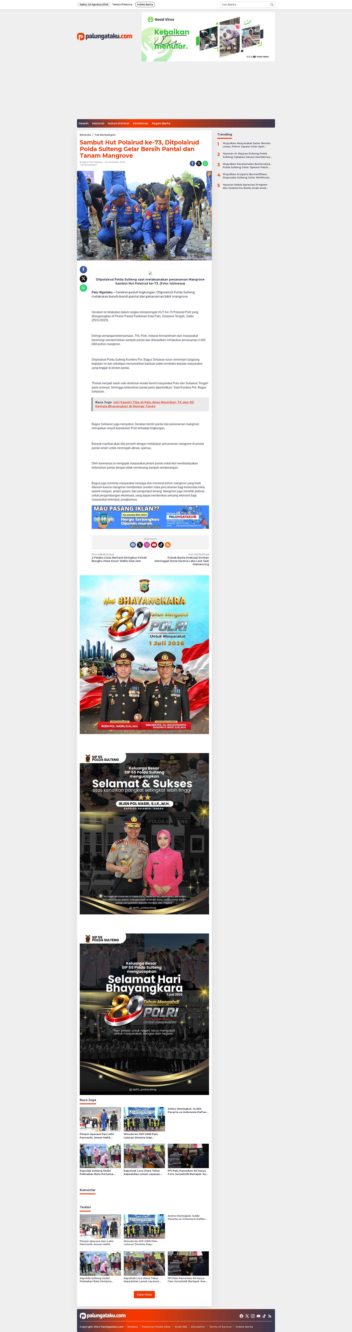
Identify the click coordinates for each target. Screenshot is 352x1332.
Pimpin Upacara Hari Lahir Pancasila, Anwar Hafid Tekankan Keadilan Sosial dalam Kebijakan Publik (97, 1136)
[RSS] (168, 545)
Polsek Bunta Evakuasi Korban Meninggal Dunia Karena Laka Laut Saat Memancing (182, 559)
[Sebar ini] (192, 163)
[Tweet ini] (199, 163)
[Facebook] (133, 545)
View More (144, 1294)
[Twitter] (140, 545)
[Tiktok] (161, 545)
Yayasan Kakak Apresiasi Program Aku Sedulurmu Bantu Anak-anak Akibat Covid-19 (245, 186)
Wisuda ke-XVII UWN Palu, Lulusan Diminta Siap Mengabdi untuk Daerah (141, 1136)
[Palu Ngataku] (104, 36)
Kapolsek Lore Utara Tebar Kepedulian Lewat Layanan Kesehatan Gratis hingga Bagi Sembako (144, 1172)
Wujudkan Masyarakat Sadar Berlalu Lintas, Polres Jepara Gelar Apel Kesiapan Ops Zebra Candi (247, 145)
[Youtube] (154, 545)
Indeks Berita (244, 1326)
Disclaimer (198, 1326)
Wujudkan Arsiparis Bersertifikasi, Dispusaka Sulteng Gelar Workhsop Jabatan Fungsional (246, 176)
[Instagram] (147, 545)
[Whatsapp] (205, 163)
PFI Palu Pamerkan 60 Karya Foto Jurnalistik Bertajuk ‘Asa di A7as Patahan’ (188, 1172)
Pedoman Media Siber (156, 1326)
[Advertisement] (176, 91)
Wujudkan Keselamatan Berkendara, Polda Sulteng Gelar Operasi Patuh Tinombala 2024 (247, 165)
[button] (272, 4)
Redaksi (132, 1326)
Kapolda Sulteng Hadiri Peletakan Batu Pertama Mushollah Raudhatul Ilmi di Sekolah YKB (98, 1172)
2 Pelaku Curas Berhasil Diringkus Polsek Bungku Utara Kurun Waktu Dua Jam (119, 558)
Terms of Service (220, 1326)
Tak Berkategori (88, 165)
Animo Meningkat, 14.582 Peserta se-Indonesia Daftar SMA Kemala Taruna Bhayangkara (187, 1110)
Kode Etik (181, 1326)
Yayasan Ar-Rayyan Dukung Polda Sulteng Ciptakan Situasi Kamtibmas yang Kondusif (246, 155)
